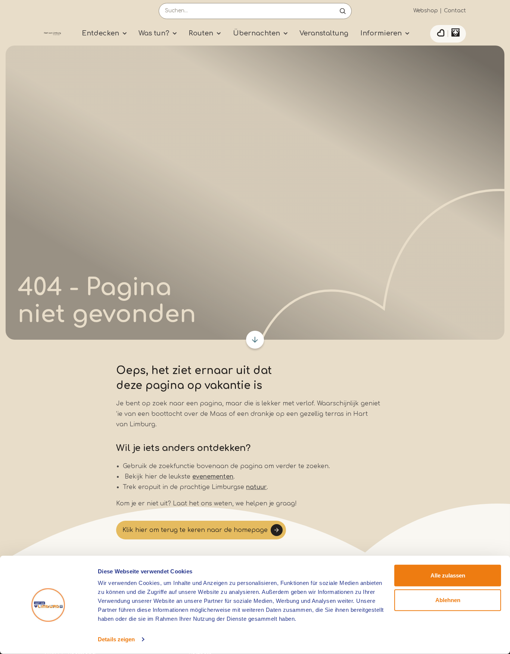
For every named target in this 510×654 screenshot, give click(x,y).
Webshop (425, 10)
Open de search (343, 11)
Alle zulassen (447, 575)
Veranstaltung (323, 33)
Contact (455, 10)
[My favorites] (440, 34)
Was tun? (154, 33)
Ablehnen (447, 600)
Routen (201, 33)
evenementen (212, 476)
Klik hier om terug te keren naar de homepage (195, 530)
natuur (256, 487)
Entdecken (100, 33)
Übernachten (256, 33)
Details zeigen (116, 639)
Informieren (381, 33)
